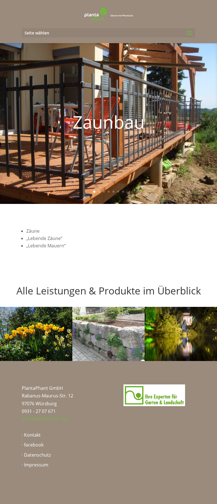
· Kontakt (31, 435)
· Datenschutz (36, 455)
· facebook (33, 445)
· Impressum (35, 465)
